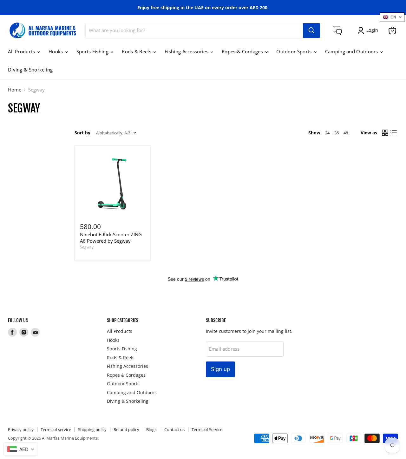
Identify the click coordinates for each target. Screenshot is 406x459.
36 (336, 133)
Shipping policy (92, 429)
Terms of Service (207, 429)
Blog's (151, 429)
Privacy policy (21, 429)
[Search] (311, 30)
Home (14, 89)
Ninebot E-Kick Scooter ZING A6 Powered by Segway (111, 237)
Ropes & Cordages (243, 51)
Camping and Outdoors (352, 51)
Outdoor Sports (294, 51)
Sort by (82, 132)
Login (372, 30)
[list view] (394, 133)
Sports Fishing (93, 51)
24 (327, 133)
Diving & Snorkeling (30, 69)
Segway (87, 247)
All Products (22, 51)
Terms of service (56, 429)
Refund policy (126, 429)
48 (346, 133)
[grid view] (385, 133)
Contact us (174, 429)
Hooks (56, 51)
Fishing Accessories (187, 51)
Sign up (220, 369)
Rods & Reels (137, 51)
